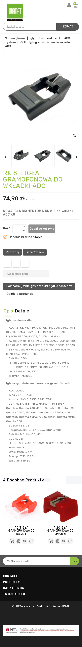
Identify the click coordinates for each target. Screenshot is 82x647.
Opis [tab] (8, 311)
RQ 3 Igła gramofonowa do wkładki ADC (21, 531)
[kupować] (12, 541)
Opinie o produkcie (20, 294)
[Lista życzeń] (31, 541)
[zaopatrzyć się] (51, 541)
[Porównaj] (18, 541)
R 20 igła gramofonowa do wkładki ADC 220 (60, 531)
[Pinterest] (24, 263)
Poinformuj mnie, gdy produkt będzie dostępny (39, 286)
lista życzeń (35, 252)
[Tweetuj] (16, 263)
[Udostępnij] (7, 263)
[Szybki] (24, 541)
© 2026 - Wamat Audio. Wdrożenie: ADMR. (41, 606)
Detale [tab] (22, 311)
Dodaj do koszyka (42, 228)
